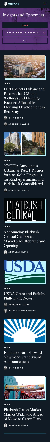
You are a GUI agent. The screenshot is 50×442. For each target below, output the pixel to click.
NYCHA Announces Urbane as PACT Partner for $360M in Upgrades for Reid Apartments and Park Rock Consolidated (24, 174)
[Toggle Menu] (45, 4)
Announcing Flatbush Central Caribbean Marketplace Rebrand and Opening (24, 239)
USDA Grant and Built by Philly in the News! (24, 296)
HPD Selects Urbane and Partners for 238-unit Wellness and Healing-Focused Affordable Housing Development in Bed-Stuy (24, 100)
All (25, 41)
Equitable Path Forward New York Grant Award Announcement (23, 357)
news (25, 25)
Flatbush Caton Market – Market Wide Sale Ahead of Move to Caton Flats (24, 414)
